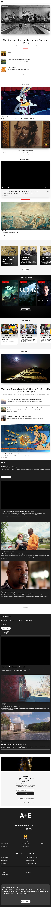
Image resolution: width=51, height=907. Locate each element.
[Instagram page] (30, 853)
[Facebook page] (17, 853)
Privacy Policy (25, 893)
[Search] (46, 1)
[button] (2, 187)
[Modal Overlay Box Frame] (25, 781)
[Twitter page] (21, 853)
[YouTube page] (25, 853)
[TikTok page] (34, 853)
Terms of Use (42, 889)
